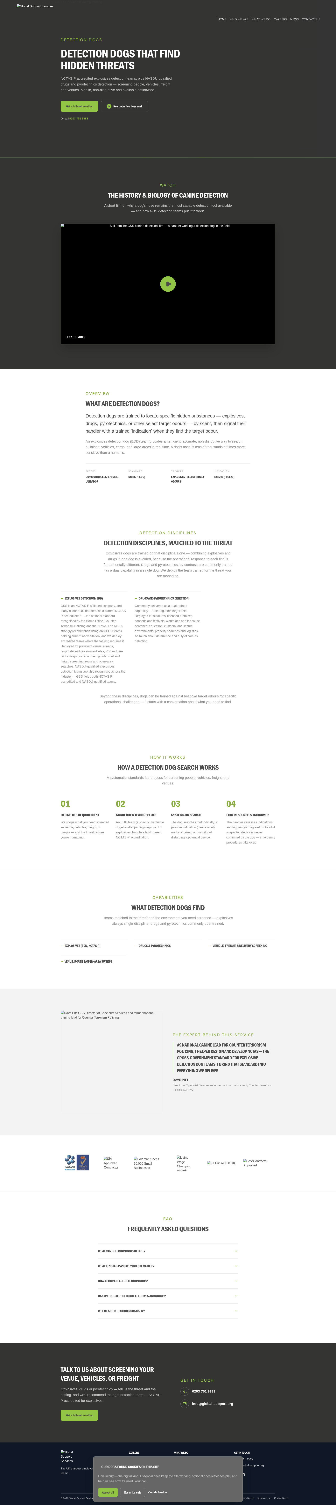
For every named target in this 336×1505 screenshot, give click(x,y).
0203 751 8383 (78, 118)
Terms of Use (264, 1498)
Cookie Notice (281, 1498)
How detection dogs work (127, 106)
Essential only (132, 1492)
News (294, 19)
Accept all (108, 1492)
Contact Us (311, 19)
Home (222, 19)
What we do (261, 19)
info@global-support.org (249, 1465)
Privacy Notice (246, 1498)
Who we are (239, 19)
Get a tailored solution (79, 106)
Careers (280, 19)
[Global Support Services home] (35, 13)
